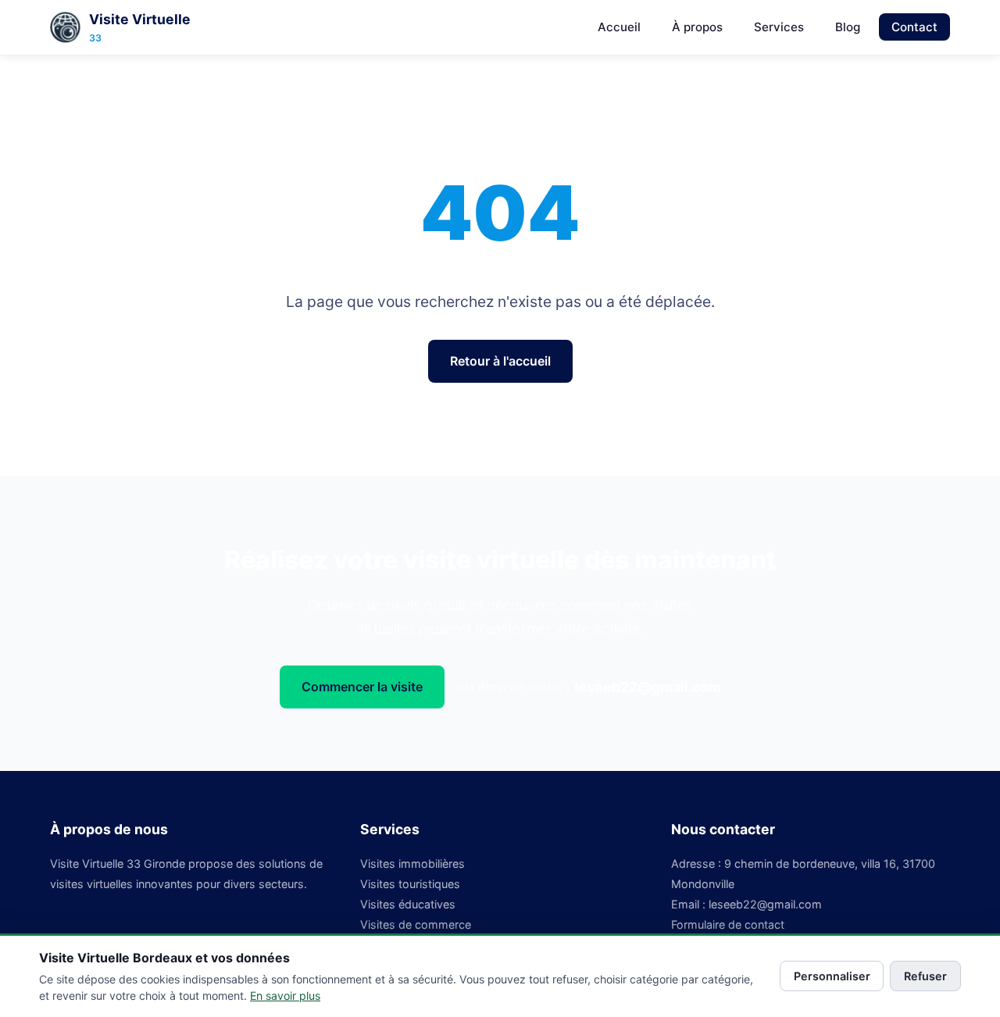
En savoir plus (285, 995)
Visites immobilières (412, 863)
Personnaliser (832, 976)
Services (779, 27)
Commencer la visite (362, 686)
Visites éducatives (407, 904)
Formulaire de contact (727, 924)
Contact (914, 27)
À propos (697, 27)
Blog (847, 27)
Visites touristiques (410, 883)
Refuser (925, 976)
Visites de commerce (415, 924)
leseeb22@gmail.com (647, 687)
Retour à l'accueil (500, 361)
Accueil (619, 27)
